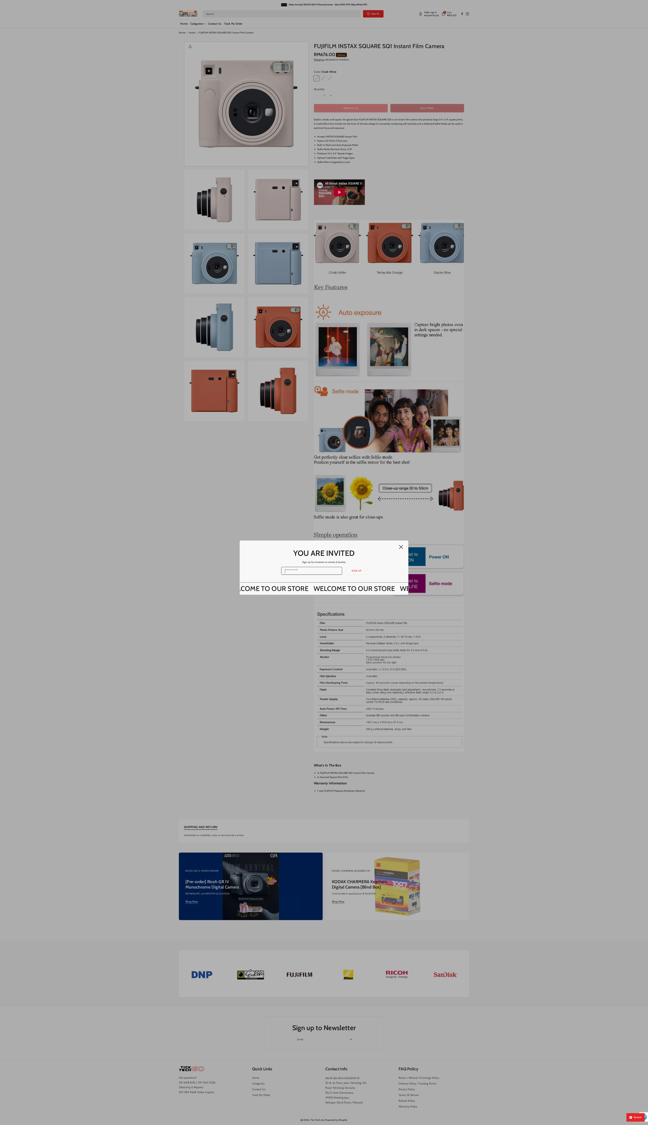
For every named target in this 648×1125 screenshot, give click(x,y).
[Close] (401, 547)
